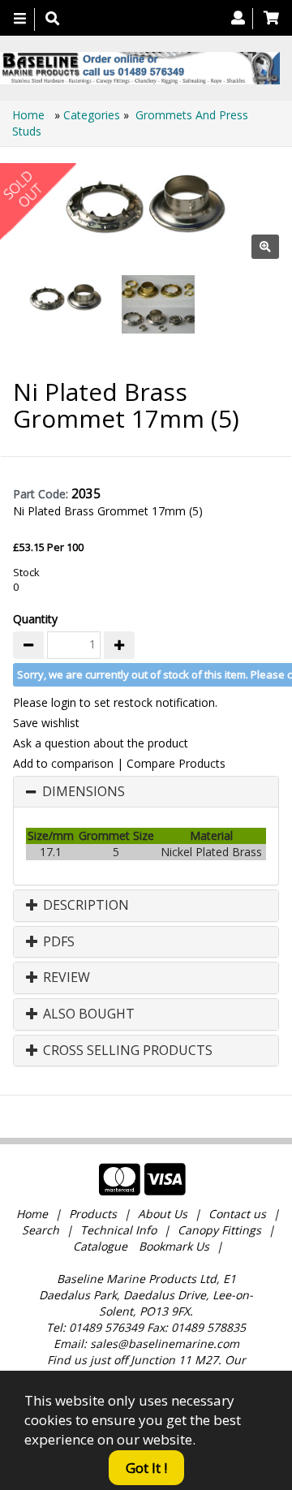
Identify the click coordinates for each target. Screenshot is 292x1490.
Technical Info (118, 1230)
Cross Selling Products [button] (126, 1051)
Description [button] (84, 905)
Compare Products (176, 763)
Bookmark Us (174, 1246)
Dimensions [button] (83, 792)
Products (93, 1213)
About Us (162, 1213)
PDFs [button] (57, 942)
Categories (93, 115)
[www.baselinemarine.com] (140, 68)
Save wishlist (46, 722)
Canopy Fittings (219, 1230)
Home (30, 115)
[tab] (146, 792)
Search (42, 1230)
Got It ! (146, 1467)
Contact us (237, 1213)
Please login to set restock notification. (115, 702)
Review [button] (65, 978)
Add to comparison (63, 763)
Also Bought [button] (87, 1014)
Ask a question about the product (100, 743)
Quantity (35, 619)
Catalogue (100, 1246)
